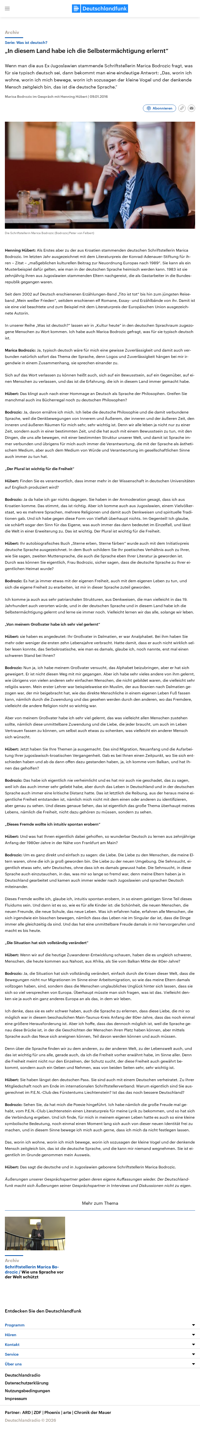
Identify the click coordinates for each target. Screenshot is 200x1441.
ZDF (38, 1412)
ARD (27, 1412)
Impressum (16, 1398)
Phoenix (53, 1412)
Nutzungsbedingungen (27, 1390)
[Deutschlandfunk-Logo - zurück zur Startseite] (100, 8)
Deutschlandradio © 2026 (30, 1420)
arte (68, 1412)
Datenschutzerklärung (27, 1382)
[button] (7, 8)
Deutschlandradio (22, 1374)
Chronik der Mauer (92, 1412)
